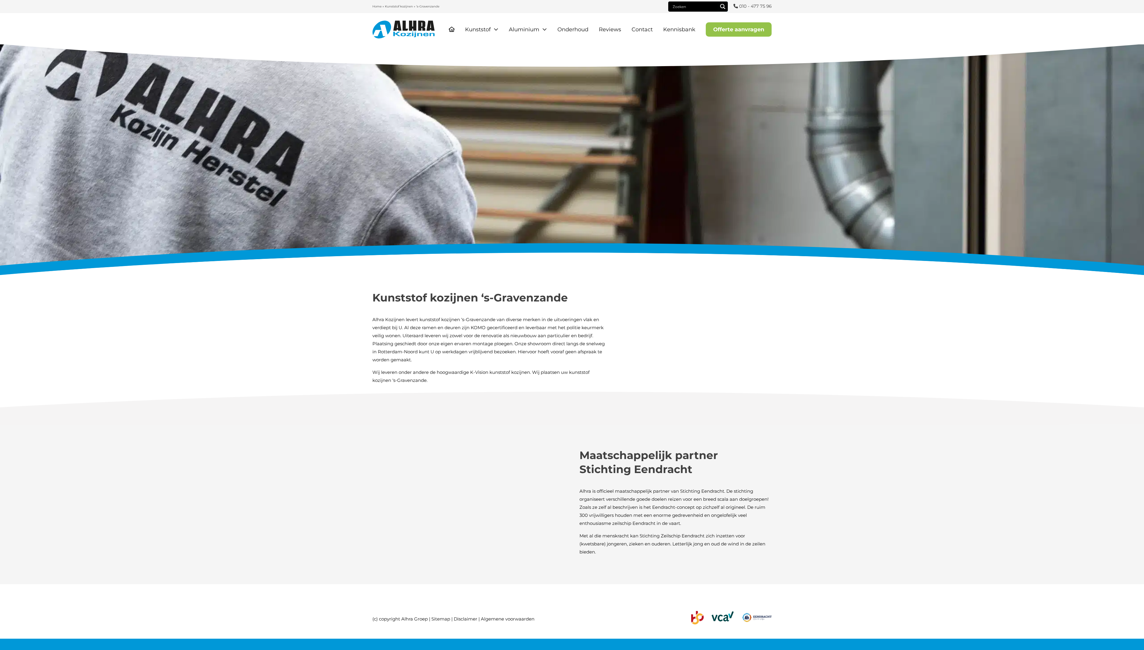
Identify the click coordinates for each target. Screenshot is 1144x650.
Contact (642, 29)
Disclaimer (465, 619)
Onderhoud (572, 29)
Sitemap (440, 619)
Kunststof (478, 29)
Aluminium (524, 29)
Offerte (738, 29)
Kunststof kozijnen (399, 6)
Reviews (610, 29)
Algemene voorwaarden (507, 619)
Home (377, 6)
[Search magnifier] (723, 6)
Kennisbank (679, 29)
